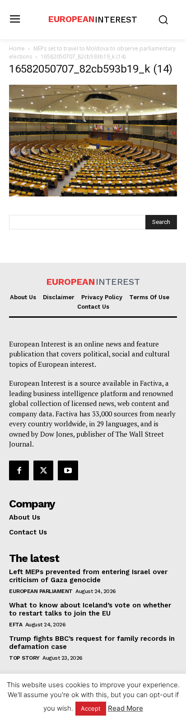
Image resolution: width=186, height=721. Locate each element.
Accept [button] (91, 708)
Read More (125, 708)
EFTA (15, 624)
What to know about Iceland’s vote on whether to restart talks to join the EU (90, 609)
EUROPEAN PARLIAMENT (41, 591)
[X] (43, 470)
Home (17, 48)
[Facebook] (19, 470)
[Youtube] (68, 470)
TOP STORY (24, 658)
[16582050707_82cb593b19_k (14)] (93, 194)
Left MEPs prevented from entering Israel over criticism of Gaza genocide (88, 576)
